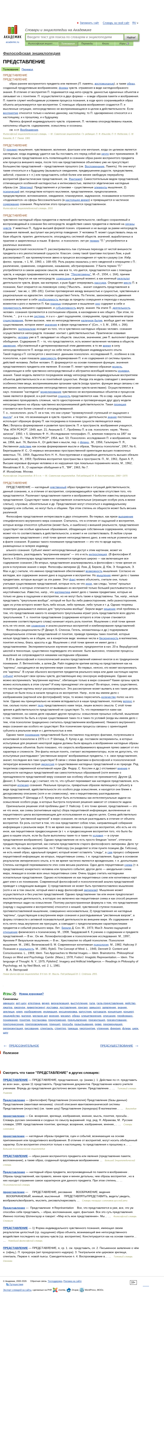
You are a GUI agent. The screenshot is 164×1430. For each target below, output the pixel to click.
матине (26, 1015)
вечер (45, 1003)
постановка (39, 1019)
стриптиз (60, 1028)
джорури (19, 1007)
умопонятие (87, 1028)
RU (134, 23)
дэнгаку (83, 1007)
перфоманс (125, 1015)
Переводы (87, 43)
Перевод (27, 69)
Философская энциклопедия (41, 43)
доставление (68, 1007)
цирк (135, 1028)
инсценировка (68, 1011)
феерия (115, 1028)
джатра (7, 1007)
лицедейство (11, 1015)
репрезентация (13, 1028)
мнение (54, 1015)
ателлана (34, 1003)
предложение (57, 1019)
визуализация (60, 1003)
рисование (32, 1028)
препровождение (36, 1024)
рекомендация (112, 1024)
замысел (95, 1007)
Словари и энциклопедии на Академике (58, 30)
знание (122, 1007)
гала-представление (110, 1003)
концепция (115, 1011)
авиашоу (8, 1003)
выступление (79, 1003)
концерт (128, 1011)
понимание (10, 1019)
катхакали (99, 1011)
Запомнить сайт (89, 23)
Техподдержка (55, 1281)
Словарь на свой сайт (116, 23)
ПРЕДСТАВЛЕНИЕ (15, 1079)
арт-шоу (21, 1003)
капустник (85, 1011)
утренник (103, 1028)
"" (81, 274)
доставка (52, 1007)
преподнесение (13, 1024)
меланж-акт (40, 1015)
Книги (105, 43)
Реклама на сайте (72, 1281)
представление (14, 1115)
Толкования (68, 43)
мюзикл (65, 1015)
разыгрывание (83, 1024)
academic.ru (12, 42)
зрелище (9, 1011)
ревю (98, 1024)
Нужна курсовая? (31, 993)
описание (109, 1015)
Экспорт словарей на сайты (17, 1290)
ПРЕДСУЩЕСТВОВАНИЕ (116, 1045)
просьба (67, 1024)
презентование (117, 1019)
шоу (5, 1032)
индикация (50, 1011)
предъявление (77, 1019)
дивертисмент (36, 1007)
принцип (54, 1024)
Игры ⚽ (124, 43)
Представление (14, 1100)
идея (19, 1011)
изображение (33, 1011)
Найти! (131, 37)
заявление (109, 1007)
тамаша (73, 1028)
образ (76, 1015)
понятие (24, 1019)
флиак (126, 1028)
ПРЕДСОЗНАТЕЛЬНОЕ (24, 1045)
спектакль (46, 1028)
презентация (96, 1019)
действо (130, 1003)
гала (92, 1003)
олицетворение (91, 1015)
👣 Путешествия (14, 1284)
